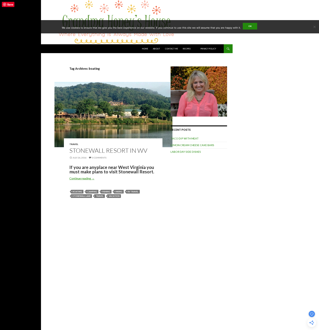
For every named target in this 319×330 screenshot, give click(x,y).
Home (145, 48)
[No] (314, 27)
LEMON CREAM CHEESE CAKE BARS (192, 145)
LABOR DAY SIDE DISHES (186, 151)
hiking (118, 191)
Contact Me (171, 48)
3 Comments (99, 157)
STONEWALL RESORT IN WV (108, 150)
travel (100, 196)
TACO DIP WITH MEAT (185, 138)
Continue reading (82, 178)
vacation (114, 196)
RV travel (133, 191)
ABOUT (156, 48)
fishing (106, 191)
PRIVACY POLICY (208, 48)
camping (92, 191)
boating (77, 191)
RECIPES (187, 48)
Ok (250, 26)
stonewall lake (82, 196)
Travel (73, 144)
